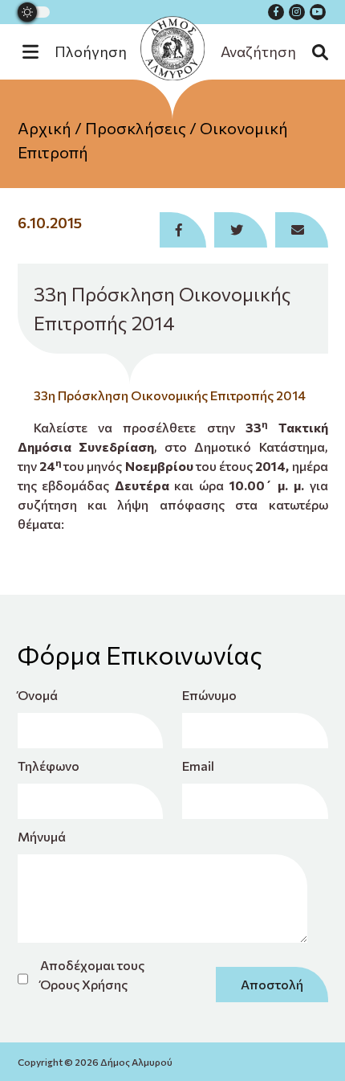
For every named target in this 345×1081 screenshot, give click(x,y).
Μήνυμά (42, 836)
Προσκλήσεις (135, 127)
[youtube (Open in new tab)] (318, 12)
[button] (83, 51)
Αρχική (44, 127)
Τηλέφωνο (48, 765)
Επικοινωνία (172, 216)
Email (198, 765)
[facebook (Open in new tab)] (276, 12)
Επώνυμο (209, 694)
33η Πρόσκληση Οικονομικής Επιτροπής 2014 (170, 395)
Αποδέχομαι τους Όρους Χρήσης (92, 974)
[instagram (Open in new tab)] (297, 12)
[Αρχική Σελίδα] (172, 48)
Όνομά (38, 694)
